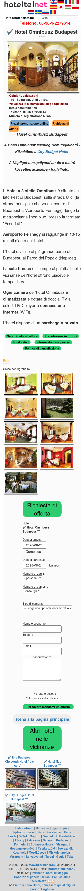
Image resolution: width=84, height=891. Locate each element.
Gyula (60, 856)
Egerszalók (65, 848)
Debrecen (42, 828)
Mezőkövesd (37, 852)
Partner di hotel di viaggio (50, 873)
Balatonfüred (24, 828)
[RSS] (48, 881)
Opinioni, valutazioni (23, 95)
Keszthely (19, 852)
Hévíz (40, 832)
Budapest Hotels (42, 844)
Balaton (48, 840)
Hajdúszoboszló (23, 832)
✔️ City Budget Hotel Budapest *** (19, 797)
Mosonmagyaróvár (22, 848)
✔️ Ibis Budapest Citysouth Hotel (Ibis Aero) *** (19, 761)
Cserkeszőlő (46, 848)
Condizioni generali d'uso (32, 877)
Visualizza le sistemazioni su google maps (38, 104)
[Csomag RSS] (52, 881)
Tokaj (70, 856)
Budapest (63, 840)
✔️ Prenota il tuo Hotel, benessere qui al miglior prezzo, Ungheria (42, 887)
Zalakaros (33, 840)
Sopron (35, 836)
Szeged (48, 836)
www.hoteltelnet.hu (42, 865)
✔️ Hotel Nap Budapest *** (52, 763)
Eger (55, 828)
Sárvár (12, 836)
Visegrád (62, 844)
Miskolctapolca (59, 852)
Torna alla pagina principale (42, 719)
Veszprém (16, 856)
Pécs (67, 832)
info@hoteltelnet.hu (61, 869)
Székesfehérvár (66, 836)
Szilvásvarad (34, 856)
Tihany (19, 840)
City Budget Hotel (52, 151)
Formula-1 (21, 844)
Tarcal (49, 856)
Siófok (23, 836)
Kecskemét (54, 832)
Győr (63, 828)
